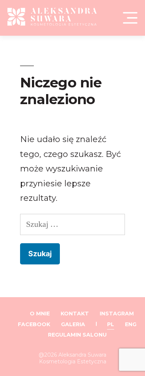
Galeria (73, 324)
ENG (130, 324)
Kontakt (75, 313)
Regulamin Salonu (77, 334)
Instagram (117, 313)
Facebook (34, 324)
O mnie (40, 313)
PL (110, 324)
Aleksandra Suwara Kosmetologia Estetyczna (73, 358)
